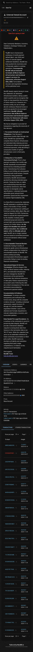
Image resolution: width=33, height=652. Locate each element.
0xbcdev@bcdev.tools (11, 356)
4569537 (23, 537)
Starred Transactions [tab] (23, 427)
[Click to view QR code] (27, 17)
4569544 (23, 530)
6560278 (23, 452)
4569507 (23, 590)
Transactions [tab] (7, 427)
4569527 (23, 554)
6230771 (23, 484)
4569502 (23, 597)
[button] (23, 439)
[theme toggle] (30, 8)
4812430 (23, 507)
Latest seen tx (8, 418)
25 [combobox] (16, 434)
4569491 (23, 605)
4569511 (23, 583)
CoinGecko (14, 646)
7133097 (23, 444)
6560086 (23, 468)
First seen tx (8, 414)
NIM (22, 395)
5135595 (23, 499)
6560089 (23, 461)
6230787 (23, 476)
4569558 (23, 523)
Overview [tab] (6, 364)
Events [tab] (14, 364)
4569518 (23, 576)
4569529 (23, 546)
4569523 (23, 561)
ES (9, 30)
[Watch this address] (5, 20)
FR (14, 30)
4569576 (23, 515)
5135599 (23, 491)
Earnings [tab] (23, 364)
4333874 (23, 629)
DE (20, 30)
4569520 (23, 568)
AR (26, 30)
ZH (3, 30)
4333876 (23, 621)
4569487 (23, 613)
